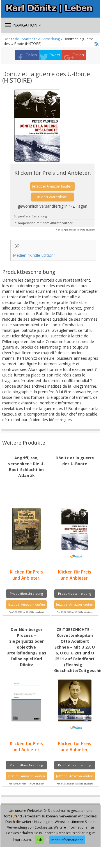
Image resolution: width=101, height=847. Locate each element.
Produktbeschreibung (26, 593)
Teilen (31, 54)
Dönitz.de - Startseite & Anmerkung (32, 39)
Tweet (54, 54)
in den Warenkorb (52, 197)
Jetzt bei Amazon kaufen (52, 186)
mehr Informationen (67, 840)
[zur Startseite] (50, 8)
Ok (39, 840)
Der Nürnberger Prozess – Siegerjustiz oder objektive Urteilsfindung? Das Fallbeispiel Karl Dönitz (26, 647)
